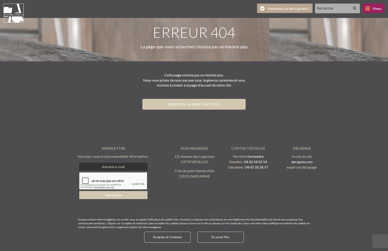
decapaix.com (302, 162)
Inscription (113, 195)
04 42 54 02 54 (255, 162)
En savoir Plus (220, 237)
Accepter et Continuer (167, 237)
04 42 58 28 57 (256, 167)
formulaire (255, 156)
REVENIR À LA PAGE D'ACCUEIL (194, 104)
